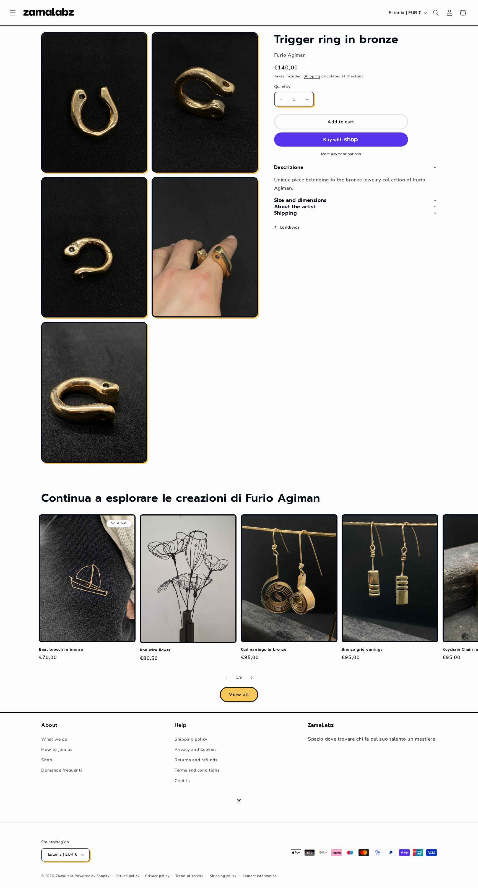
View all (239, 694)
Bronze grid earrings (362, 649)
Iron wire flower (155, 650)
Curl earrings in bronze (264, 649)
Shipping (312, 76)
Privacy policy (157, 876)
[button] (12, 12)
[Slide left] (226, 678)
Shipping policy (191, 739)
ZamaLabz (65, 876)
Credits (182, 780)
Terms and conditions (197, 770)
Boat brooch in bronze (61, 649)
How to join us (56, 749)
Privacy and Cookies (196, 749)
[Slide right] (252, 678)
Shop (46, 760)
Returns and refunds (196, 760)
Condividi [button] (289, 227)
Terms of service (189, 876)
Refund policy (127, 876)
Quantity (282, 86)
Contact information (260, 876)
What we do (54, 739)
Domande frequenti (61, 770)
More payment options (341, 153)
